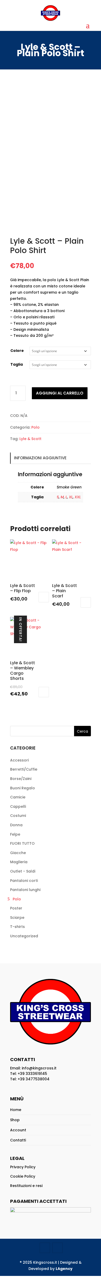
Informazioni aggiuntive (40, 458)
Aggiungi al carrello (59, 393)
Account (18, 1130)
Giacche (18, 852)
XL (71, 497)
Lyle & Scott (30, 438)
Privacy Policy (22, 1167)
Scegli (44, 597)
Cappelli (18, 806)
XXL (78, 497)
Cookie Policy (22, 1176)
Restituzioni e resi (26, 1185)
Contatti (18, 1140)
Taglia (16, 364)
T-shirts (17, 926)
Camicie (17, 797)
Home (15, 1109)
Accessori (19, 760)
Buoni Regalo (22, 788)
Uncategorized (24, 936)
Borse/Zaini (20, 778)
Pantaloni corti (24, 880)
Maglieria (18, 861)
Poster (16, 908)
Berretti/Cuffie (23, 769)
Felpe (15, 834)
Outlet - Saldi (22, 871)
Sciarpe (17, 917)
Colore (17, 350)
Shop (15, 1119)
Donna (16, 825)
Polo (35, 427)
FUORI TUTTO (22, 843)
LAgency (64, 1268)
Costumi (18, 815)
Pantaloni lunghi (25, 889)
